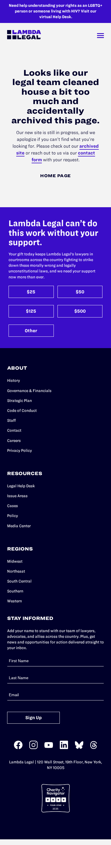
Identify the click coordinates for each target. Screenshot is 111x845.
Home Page (55, 175)
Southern (15, 591)
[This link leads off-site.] (18, 748)
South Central (19, 581)
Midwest (14, 561)
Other (31, 330)
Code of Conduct (22, 410)
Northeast (16, 571)
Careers (14, 441)
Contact (14, 430)
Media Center (19, 526)
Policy (12, 516)
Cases (12, 506)
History (13, 380)
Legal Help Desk (21, 486)
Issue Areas (17, 496)
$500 (80, 311)
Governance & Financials (29, 391)
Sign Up (33, 717)
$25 (31, 291)
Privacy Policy (19, 450)
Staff (11, 420)
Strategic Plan (19, 401)
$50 (80, 291)
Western (14, 601)
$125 (31, 311)
